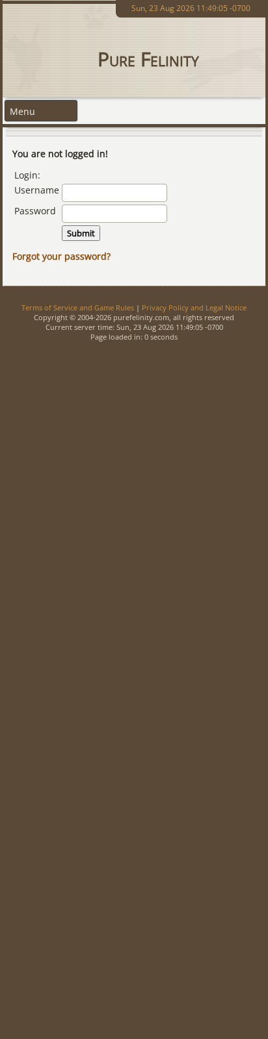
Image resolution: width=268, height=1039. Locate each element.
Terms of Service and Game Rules (77, 307)
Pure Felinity (148, 58)
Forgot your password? (61, 256)
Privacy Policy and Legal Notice (194, 307)
